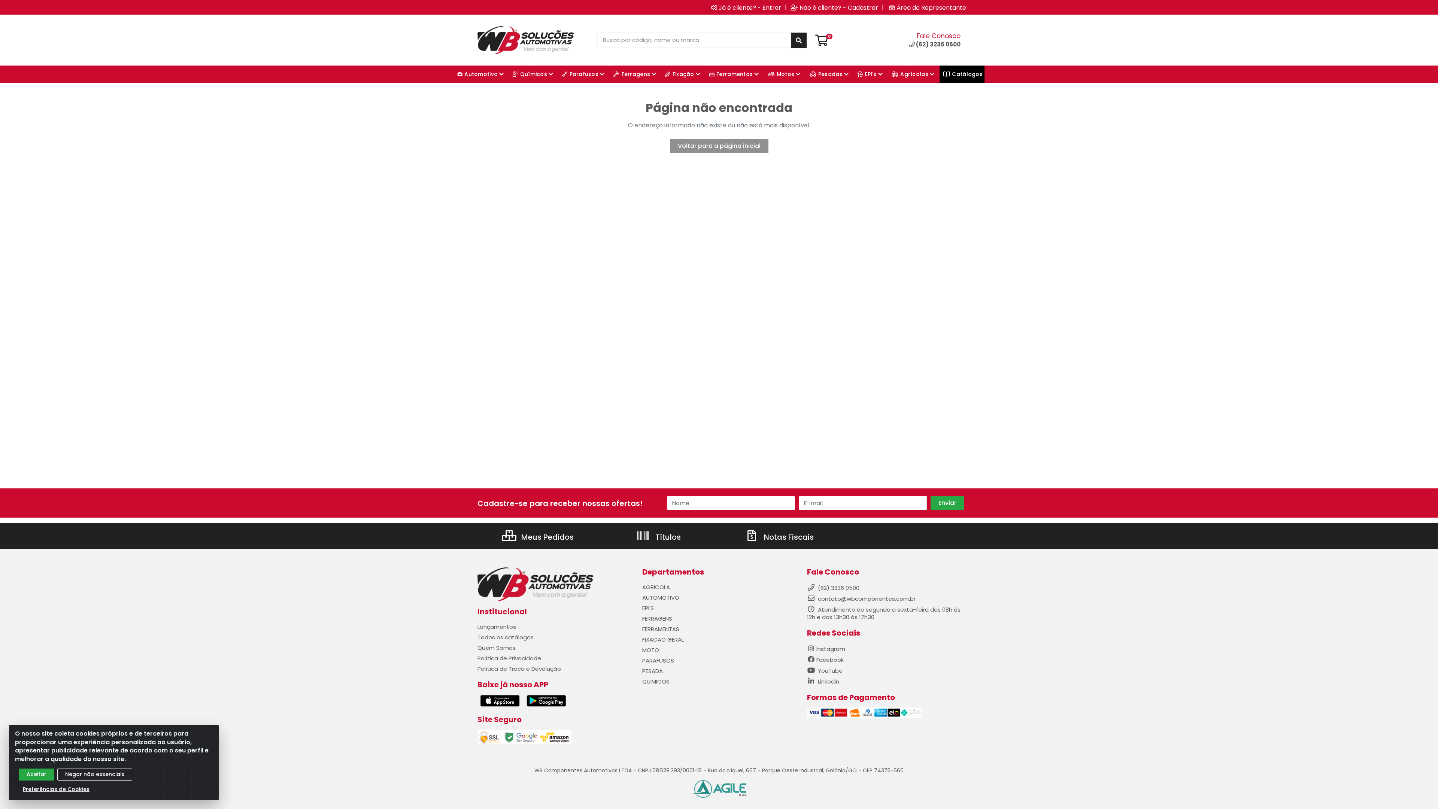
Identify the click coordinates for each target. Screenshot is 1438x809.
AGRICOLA (656, 587)
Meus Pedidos (546, 537)
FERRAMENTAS (660, 629)
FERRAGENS (657, 618)
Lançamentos (496, 627)
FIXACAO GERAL (663, 639)
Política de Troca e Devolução (519, 669)
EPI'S (648, 608)
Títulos (667, 537)
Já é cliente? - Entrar (750, 7)
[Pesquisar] (799, 40)
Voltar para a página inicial (719, 146)
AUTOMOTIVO (660, 598)
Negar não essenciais (94, 774)
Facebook (830, 660)
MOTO (650, 650)
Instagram (830, 649)
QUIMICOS (656, 681)
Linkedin (827, 681)
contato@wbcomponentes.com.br (867, 599)
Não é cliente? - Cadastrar (839, 7)
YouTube (829, 671)
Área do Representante (931, 7)
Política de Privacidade (509, 658)
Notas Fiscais (788, 537)
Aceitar (36, 774)
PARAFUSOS (658, 660)
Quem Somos (496, 648)
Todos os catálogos (505, 637)
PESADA (652, 671)
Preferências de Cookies (56, 789)
